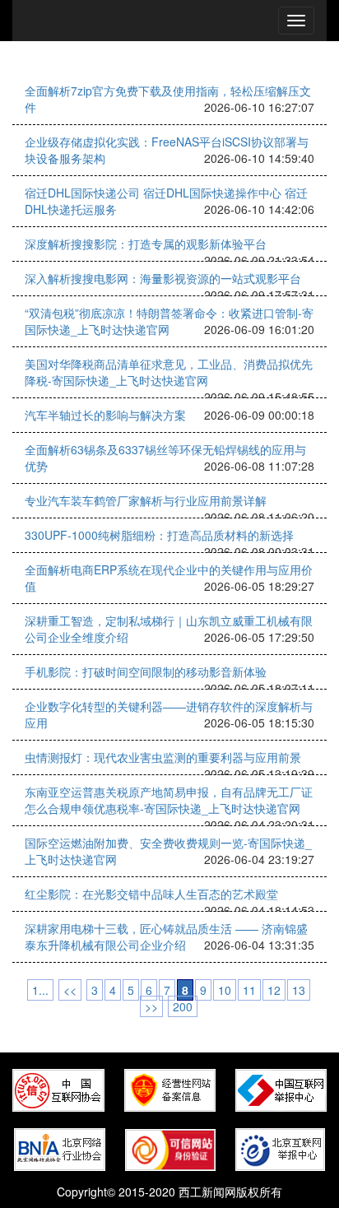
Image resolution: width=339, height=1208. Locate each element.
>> (151, 1006)
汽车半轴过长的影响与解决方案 (105, 415)
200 (183, 1006)
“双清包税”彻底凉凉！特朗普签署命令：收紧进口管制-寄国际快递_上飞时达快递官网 (169, 320)
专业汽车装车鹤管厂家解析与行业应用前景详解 (146, 500)
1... (40, 990)
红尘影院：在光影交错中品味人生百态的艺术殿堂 (151, 893)
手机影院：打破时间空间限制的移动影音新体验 (146, 671)
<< (70, 990)
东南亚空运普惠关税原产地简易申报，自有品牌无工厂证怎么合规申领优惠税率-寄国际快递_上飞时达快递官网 (169, 799)
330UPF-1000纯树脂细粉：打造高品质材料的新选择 (159, 535)
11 (249, 990)
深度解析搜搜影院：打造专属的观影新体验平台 (146, 243)
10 (224, 990)
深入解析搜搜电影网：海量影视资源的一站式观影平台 (163, 278)
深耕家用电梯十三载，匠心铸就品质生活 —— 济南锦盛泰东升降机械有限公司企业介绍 (166, 936)
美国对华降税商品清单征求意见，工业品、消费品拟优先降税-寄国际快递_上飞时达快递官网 (169, 371)
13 (298, 990)
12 (274, 990)
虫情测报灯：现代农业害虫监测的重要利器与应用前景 (163, 757)
